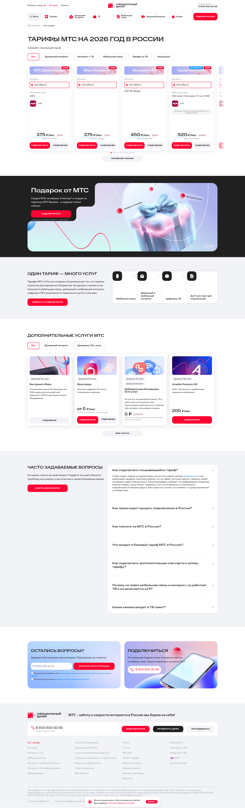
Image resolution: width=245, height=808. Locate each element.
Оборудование (35, 773)
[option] (33, 57)
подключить (88, 420)
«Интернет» (176, 742)
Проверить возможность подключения (96, 758)
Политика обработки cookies (121, 803)
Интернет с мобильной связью (44, 763)
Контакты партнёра (133, 773)
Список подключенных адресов (92, 753)
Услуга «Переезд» (84, 768)
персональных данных (69, 673)
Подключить (39, 145)
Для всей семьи (178, 763)
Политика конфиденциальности (70, 801)
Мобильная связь (37, 758)
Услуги (126, 742)
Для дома (53, 5)
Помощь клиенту (131, 768)
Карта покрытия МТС (86, 747)
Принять (152, 802)
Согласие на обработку (38, 801)
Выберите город (35, 5)
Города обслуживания (87, 742)
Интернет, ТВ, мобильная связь (44, 768)
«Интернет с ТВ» (179, 747)
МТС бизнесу (82, 773)
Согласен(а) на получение (61, 679)
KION (176, 758)
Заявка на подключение (88, 763)
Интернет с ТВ (35, 753)
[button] (111, 152)
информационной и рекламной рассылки (72, 679)
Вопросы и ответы (132, 763)
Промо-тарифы (130, 758)
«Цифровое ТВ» (178, 753)
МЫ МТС (127, 753)
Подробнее (60, 145)
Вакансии (127, 778)
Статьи (126, 747)
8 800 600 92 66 (207, 6)
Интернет (33, 747)
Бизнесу (65, 5)
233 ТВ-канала (132, 91)
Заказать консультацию (94, 666)
